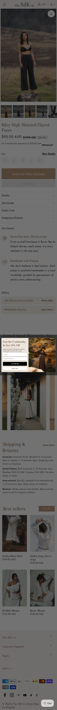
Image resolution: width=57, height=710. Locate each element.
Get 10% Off (15, 364)
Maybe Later (15, 368)
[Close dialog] (53, 340)
